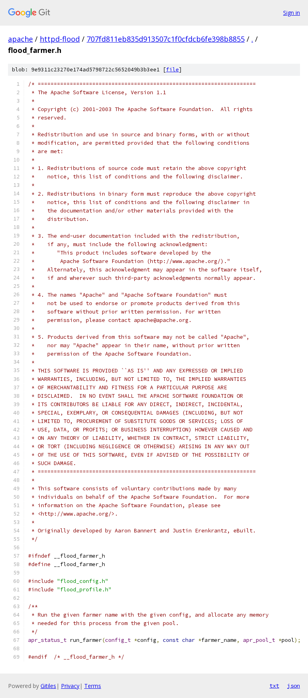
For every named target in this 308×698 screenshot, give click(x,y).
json (293, 685)
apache (20, 39)
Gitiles (48, 686)
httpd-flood (60, 39)
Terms (92, 686)
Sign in (291, 12)
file (172, 69)
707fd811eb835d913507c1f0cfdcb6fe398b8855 (166, 39)
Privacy (70, 686)
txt (274, 685)
